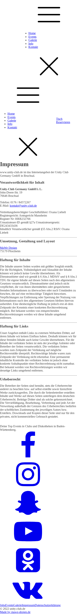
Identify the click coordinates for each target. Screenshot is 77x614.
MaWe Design (8, 247)
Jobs (2, 605)
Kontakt (33, 47)
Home (32, 33)
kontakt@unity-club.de (23, 205)
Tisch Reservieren (63, 120)
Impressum (28, 605)
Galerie (32, 40)
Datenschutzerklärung (48, 605)
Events (32, 36)
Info (30, 43)
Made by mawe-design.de (15, 612)
